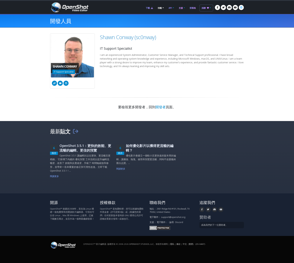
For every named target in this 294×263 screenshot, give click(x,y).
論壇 (171, 222)
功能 (160, 7)
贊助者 (205, 217)
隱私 (172, 244)
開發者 (161, 107)
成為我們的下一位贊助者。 (214, 225)
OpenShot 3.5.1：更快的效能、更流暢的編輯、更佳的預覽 (85, 148)
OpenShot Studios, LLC (141, 244)
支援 (181, 7)
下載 (148, 7)
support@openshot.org (173, 217)
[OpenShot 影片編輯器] (63, 244)
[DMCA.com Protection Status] (160, 227)
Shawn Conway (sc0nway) (128, 37)
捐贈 (204, 7)
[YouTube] (235, 7)
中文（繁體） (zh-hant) (194, 244)
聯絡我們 (157, 202)
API (170, 7)
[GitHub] (66, 83)
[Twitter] (223, 7)
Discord (179, 222)
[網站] (54, 83)
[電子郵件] (60, 83)
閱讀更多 (54, 176)
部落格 (193, 7)
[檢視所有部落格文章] (75, 131)
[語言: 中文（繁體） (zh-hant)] (241, 7)
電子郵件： (162, 222)
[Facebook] (217, 7)
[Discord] (229, 7)
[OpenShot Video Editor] (69, 7)
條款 (178, 244)
